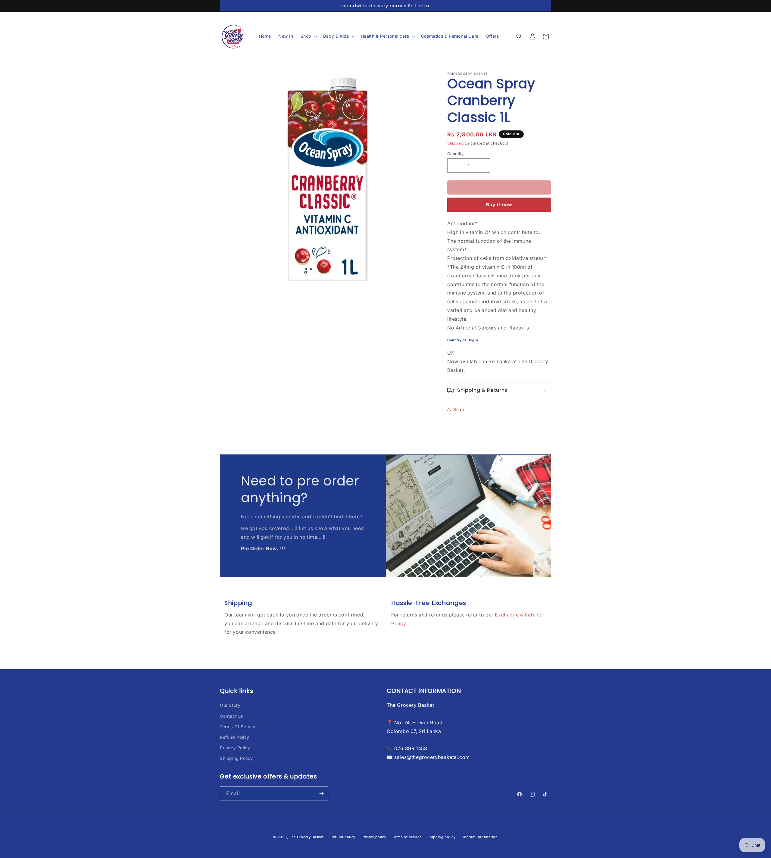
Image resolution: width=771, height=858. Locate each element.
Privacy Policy (235, 747)
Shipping (455, 143)
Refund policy (343, 837)
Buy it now (499, 204)
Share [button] (459, 409)
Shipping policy (441, 837)
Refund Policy (234, 737)
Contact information (479, 837)
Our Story (230, 705)
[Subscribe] (321, 793)
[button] (308, 36)
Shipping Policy (236, 758)
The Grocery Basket (306, 837)
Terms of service (406, 837)
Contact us (231, 716)
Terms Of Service (238, 726)
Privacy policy (373, 837)
